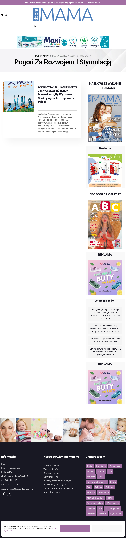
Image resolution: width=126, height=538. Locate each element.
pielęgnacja (115, 466)
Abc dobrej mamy (51, 492)
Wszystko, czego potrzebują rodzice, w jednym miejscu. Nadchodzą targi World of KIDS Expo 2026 (105, 314)
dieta (101, 476)
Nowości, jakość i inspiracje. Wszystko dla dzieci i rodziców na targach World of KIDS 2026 (105, 328)
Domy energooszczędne (54, 484)
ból (100, 508)
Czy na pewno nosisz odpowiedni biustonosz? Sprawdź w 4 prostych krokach (105, 352)
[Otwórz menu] (3, 31)
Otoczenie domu (51, 473)
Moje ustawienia (107, 529)
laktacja (91, 508)
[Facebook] (2, 15)
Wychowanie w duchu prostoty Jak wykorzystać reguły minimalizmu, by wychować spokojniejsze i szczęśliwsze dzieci (57, 94)
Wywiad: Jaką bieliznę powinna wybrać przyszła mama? (105, 340)
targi (110, 498)
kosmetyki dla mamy (96, 482)
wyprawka (104, 492)
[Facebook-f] (3, 494)
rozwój (90, 471)
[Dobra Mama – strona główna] (63, 14)
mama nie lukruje (95, 498)
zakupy (98, 487)
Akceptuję (75, 529)
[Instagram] (6, 15)
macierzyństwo (113, 508)
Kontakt (4, 464)
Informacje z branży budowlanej (58, 488)
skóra (113, 482)
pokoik (101, 471)
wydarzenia (115, 513)
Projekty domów (51, 465)
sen (110, 471)
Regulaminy (6, 472)
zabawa (109, 487)
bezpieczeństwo (95, 503)
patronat (91, 513)
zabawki (91, 476)
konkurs (102, 513)
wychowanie (113, 503)
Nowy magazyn (50, 477)
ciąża (89, 466)
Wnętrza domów (51, 469)
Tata (89, 487)
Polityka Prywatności (11, 468)
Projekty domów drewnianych (57, 480)
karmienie (101, 466)
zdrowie (91, 492)
